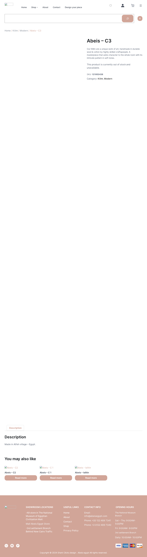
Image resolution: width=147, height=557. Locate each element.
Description (15, 428)
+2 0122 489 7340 (101, 525)
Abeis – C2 (10, 472)
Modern (24, 30)
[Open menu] (140, 5)
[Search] (127, 18)
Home (8, 30)
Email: (87, 512)
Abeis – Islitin (82, 472)
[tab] (15, 428)
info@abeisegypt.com (95, 516)
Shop (33, 7)
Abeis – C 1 (45, 472)
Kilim (15, 30)
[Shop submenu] (37, 7)
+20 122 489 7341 (101, 520)
